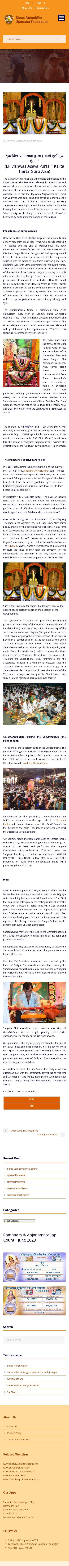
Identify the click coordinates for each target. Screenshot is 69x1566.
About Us (27, 7)
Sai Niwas (12, 1391)
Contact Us (43, 7)
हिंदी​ (39, 3)
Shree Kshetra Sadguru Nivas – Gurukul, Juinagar (32, 1372)
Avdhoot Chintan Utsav (35, 763)
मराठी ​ (27, 3)
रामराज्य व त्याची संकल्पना (17, 1188)
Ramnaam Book (11, 1505)
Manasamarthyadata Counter (18, 1517)
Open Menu (61, 18)
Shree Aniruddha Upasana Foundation (39, 1543)
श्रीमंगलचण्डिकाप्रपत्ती (16, 1175)
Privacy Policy (14, 1432)
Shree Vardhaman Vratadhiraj (22, 1168)
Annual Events (15, 140)
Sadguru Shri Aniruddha (36, 470)
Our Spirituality (33, 140)
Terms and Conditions (18, 1439)
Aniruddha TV (10, 1513)
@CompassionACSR (27, 1540)
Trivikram (13, 545)
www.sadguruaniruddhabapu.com (20, 1463)
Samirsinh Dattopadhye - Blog (18, 1502)
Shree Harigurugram (17, 1365)
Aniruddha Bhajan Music (15, 1509)
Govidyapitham (15, 1378)
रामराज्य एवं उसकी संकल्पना (18, 1195)
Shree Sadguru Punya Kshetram (23, 1385)
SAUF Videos (25, 1547)
